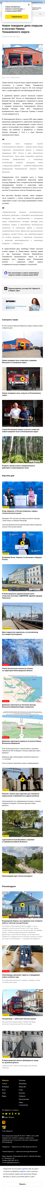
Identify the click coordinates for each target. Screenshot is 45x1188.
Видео (4, 1096)
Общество (22, 1086)
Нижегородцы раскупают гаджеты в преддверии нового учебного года (21, 974)
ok (13, 1114)
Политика (22, 1080)
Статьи (4, 1083)
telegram (9, 1114)
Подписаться (17, 17)
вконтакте (3, 1114)
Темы (4, 1093)
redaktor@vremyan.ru (12, 1162)
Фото (4, 1090)
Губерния (22, 1096)
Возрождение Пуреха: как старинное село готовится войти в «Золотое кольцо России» (22, 920)
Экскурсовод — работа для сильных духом (19, 1017)
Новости (5, 1080)
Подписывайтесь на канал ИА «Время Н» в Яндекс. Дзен (24, 289)
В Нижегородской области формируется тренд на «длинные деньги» (20, 1059)
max (19, 1114)
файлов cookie (25, 1171)
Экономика (22, 1083)
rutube (16, 1114)
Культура (22, 1093)
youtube (6, 1114)
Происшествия (24, 1099)
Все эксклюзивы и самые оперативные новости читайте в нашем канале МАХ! (23, 274)
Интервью (5, 1086)
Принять (22, 1184)
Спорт (21, 1090)
